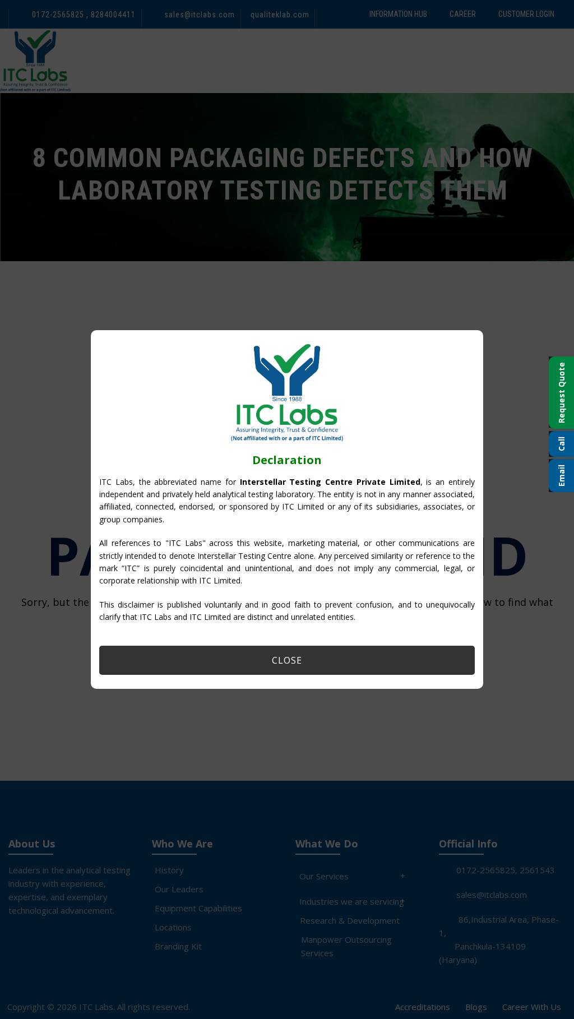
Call (561, 444)
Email (561, 476)
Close (287, 660)
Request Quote (561, 392)
